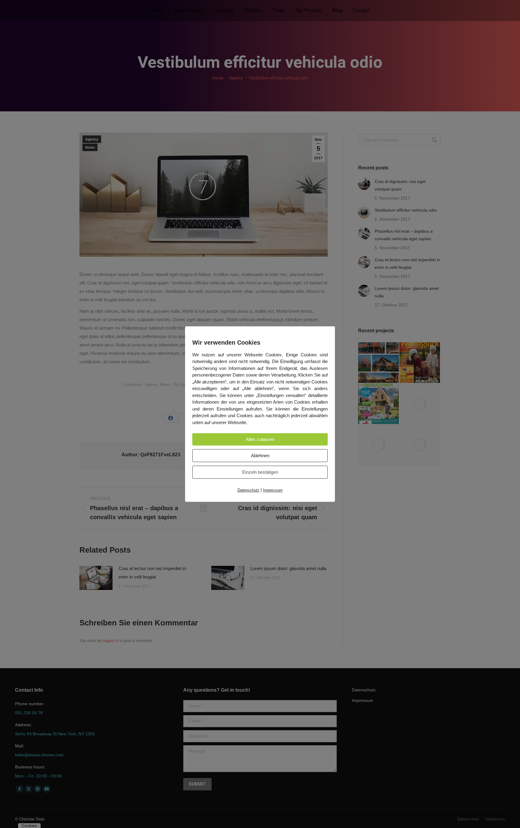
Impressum (273, 490)
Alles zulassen (260, 439)
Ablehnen (260, 455)
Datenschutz (248, 490)
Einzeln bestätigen (260, 472)
